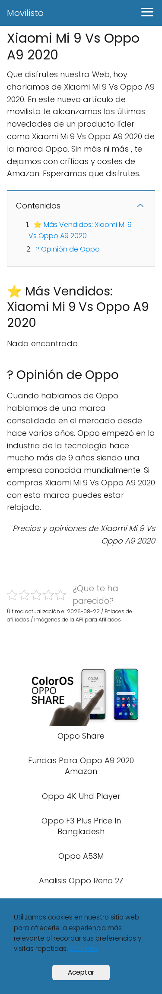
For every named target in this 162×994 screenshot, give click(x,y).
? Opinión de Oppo (67, 249)
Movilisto (25, 13)
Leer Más (84, 948)
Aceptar (81, 972)
